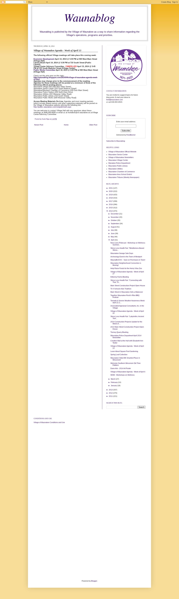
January (114, 386)
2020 (111, 191)
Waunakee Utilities (115, 169)
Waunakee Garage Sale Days (121, 253)
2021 (111, 188)
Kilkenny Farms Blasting (119, 277)
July (112, 230)
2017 (111, 201)
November (115, 217)
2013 (111, 390)
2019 (111, 195)
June (113, 233)
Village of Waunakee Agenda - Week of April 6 (127, 372)
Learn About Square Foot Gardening (124, 351)
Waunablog (89, 17)
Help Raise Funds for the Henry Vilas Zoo (126, 268)
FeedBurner (131, 135)
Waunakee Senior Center (118, 155)
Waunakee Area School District (120, 174)
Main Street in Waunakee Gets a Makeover (126, 292)
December (115, 214)
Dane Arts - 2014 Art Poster (120, 368)
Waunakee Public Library (118, 166)
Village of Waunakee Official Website (122, 152)
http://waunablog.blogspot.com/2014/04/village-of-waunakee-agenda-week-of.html (66, 78)
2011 (111, 396)
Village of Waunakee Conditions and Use (49, 422)
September (115, 224)
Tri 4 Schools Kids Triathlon (120, 289)
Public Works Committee (44, 70)
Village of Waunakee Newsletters (121, 157)
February (114, 382)
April (113, 240)
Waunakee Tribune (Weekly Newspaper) (123, 177)
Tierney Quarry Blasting (119, 332)
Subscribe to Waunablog (115, 141)
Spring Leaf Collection (118, 355)
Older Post (93, 125)
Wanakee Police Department (119, 163)
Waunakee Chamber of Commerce (121, 172)
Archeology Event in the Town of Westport (126, 257)
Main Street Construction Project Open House (127, 286)
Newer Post (38, 125)
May (112, 237)
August (113, 227)
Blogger (94, 581)
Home (66, 125)
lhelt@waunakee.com (114, 100)
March (113, 379)
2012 (111, 393)
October (114, 220)
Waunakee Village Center (118, 160)
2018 (111, 198)
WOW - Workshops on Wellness (122, 375)
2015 (111, 208)
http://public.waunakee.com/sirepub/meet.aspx (52, 107)
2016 (111, 204)
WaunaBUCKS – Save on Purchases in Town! (127, 260)
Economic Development (44, 59)
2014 (111, 211)
